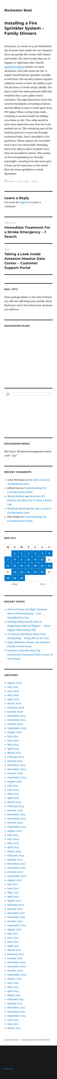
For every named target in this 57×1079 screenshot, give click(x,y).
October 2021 (15, 921)
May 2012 (12, 1023)
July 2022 (12, 884)
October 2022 (15, 871)
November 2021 (16, 917)
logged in (24, 202)
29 (14, 577)
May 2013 (12, 987)
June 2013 (12, 982)
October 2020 (15, 970)
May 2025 (13, 744)
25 (35, 571)
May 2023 (13, 843)
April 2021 (13, 945)
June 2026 (13, 691)
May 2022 (13, 892)
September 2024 (16, 777)
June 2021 (13, 937)
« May (14, 584)
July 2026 (12, 687)
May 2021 (12, 941)
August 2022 (14, 880)
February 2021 (15, 954)
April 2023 (13, 847)
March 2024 (14, 802)
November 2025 (16, 719)
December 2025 (16, 715)
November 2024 (16, 769)
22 (14, 571)
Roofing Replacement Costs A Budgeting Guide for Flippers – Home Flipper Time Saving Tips (29, 625)
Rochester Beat (18, 10)
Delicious (8, 1068)
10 (28, 559)
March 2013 (14, 995)
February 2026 (15, 707)
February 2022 (15, 904)
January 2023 (15, 859)
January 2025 (15, 760)
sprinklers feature (14, 66)
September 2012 (16, 1015)
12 (42, 559)
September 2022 (16, 876)
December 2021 (16, 913)
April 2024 (13, 797)
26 (42, 571)
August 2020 (14, 978)
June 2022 (13, 888)
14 (8, 565)
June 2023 (13, 839)
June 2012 (13, 1019)
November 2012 (16, 1011)
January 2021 (14, 958)
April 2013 (13, 991)
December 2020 (16, 962)
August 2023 (14, 830)
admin (11, 181)
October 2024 (15, 773)
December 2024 (16, 765)
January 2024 (15, 810)
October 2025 (15, 724)
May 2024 (13, 793)
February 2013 (15, 999)
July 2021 (12, 933)
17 (28, 565)
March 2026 (14, 703)
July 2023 (12, 834)
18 (35, 565)
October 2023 (15, 822)
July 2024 (12, 785)
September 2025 (16, 728)
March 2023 (14, 851)
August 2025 (14, 732)
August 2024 (14, 781)
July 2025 (12, 736)
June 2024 (13, 789)
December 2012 (16, 1007)
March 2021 (14, 950)
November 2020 (16, 966)
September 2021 (16, 925)
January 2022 (15, 908)
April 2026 (13, 699)
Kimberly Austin (16, 508)
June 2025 (13, 740)
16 (21, 565)
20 (49, 565)
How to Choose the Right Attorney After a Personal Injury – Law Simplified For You (27, 613)
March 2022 (14, 900)
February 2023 (15, 855)
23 (21, 571)
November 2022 (16, 867)
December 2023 (16, 814)
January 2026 (15, 711)
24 (28, 571)
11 (35, 559)
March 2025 (14, 752)
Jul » (43, 584)
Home (35, 181)
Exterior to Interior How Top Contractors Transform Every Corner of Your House (29, 654)
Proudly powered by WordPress (35, 1040)
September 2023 (16, 826)
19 (42, 565)
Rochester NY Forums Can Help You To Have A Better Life (29, 500)
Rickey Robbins (16, 496)
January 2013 (14, 1003)
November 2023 (16, 818)
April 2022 (13, 896)
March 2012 (14, 1028)
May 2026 (13, 695)
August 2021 (14, 929)
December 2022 (16, 863)
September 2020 (16, 974)
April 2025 (13, 748)
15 (14, 565)
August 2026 (14, 682)
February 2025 (15, 756)
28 (7, 577)
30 (21, 577)
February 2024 (15, 806)
